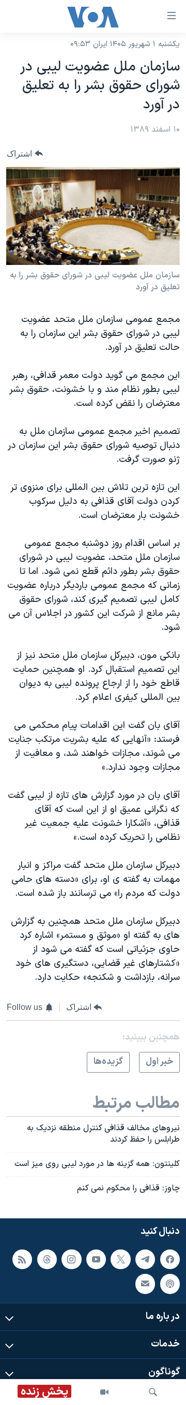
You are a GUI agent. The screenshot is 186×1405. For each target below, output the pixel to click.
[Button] (25, 154)
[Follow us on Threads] (47, 1259)
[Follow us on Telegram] (145, 1259)
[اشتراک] (145, 1284)
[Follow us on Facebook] (170, 1259)
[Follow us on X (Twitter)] (120, 1259)
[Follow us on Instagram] (71, 1259)
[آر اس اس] (22, 1259)
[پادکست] (170, 1284)
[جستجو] (152, 1392)
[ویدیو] (104, 1392)
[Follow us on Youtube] (96, 1259)
